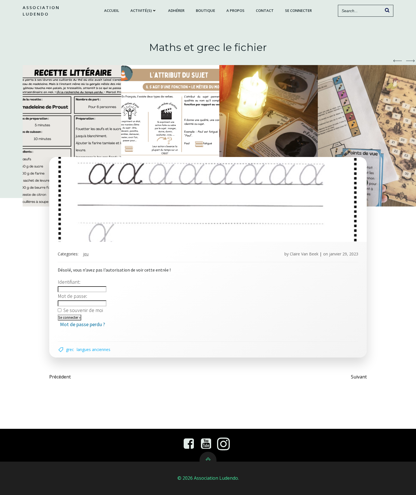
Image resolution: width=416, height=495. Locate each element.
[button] (397, 61)
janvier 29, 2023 (343, 254)
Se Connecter (298, 10)
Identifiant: (69, 282)
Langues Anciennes (93, 349)
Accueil (111, 10)
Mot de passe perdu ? (82, 324)
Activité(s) (141, 10)
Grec (70, 349)
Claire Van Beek (304, 254)
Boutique (205, 10)
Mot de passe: (72, 296)
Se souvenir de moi (83, 310)
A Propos (235, 10)
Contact (265, 10)
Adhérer (176, 10)
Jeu (86, 254)
